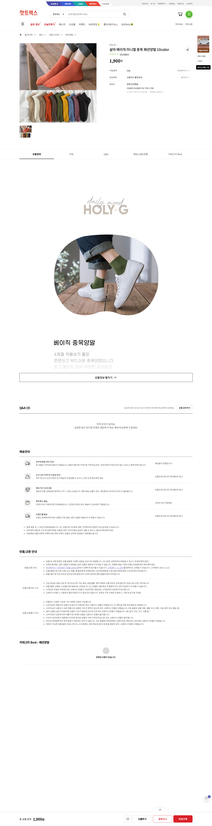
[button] (187, 49)
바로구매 (183, 819)
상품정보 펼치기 (103, 377)
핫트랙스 (56, 14)
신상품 (72, 24)
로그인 (153, 3)
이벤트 (82, 24)
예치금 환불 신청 (203, 67)
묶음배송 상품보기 (156, 92)
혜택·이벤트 (201, 56)
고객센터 (189, 3)
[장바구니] (180, 14)
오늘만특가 (49, 24)
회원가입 (145, 3)
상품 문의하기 (184, 407)
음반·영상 (35, 24)
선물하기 (142, 819)
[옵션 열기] (160, 809)
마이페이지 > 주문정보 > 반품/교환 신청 (62, 567)
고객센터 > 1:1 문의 (115, 567)
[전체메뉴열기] (22, 24)
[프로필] (189, 14)
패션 (41, 34)
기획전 (199, 61)
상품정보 (36, 154)
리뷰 (71, 154)
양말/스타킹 (54, 34)
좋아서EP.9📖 (111, 24)
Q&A (106, 154)
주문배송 (172, 3)
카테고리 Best (175, 154)
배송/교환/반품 (140, 154)
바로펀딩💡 (94, 24)
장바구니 (162, 819)
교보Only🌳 (127, 24)
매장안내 (181, 3)
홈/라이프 (29, 34)
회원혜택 (161, 3)
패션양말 (69, 34)
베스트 (62, 24)
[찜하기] (128, 819)
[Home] (20, 35)
